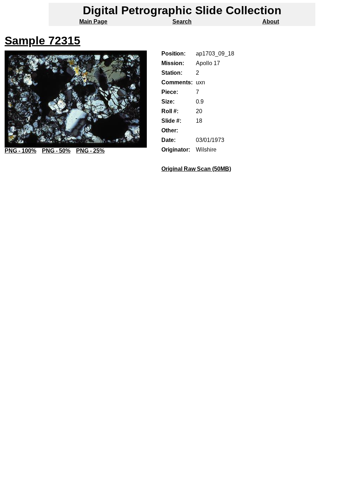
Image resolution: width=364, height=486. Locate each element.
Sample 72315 (42, 40)
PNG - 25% (90, 151)
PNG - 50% (56, 151)
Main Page (93, 22)
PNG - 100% (20, 151)
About (270, 22)
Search (182, 22)
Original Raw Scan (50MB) (196, 169)
